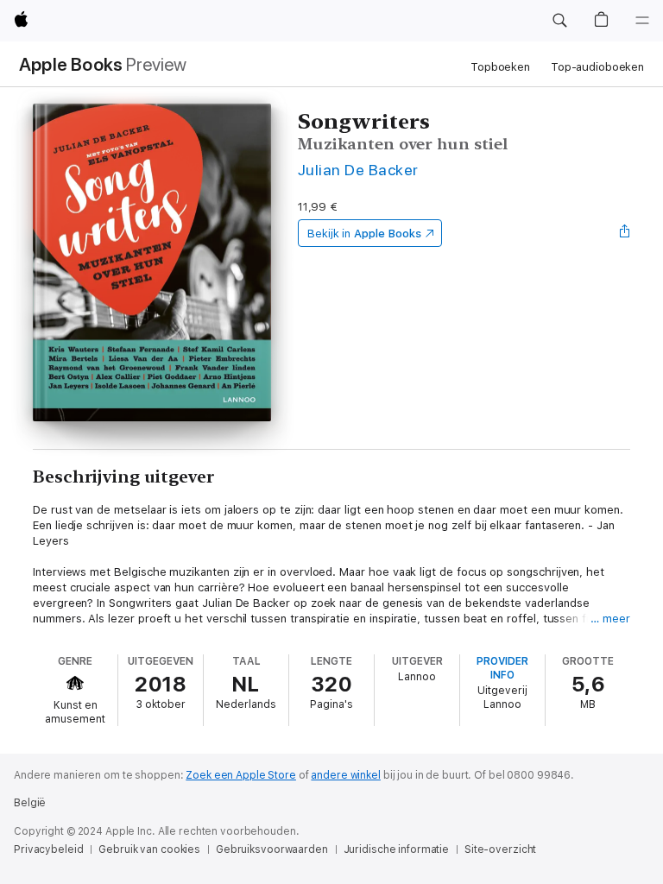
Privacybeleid (48, 849)
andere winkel (345, 775)
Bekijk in (364, 233)
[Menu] (642, 20)
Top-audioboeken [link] (597, 66)
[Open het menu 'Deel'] (625, 233)
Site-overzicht (500, 849)
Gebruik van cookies (149, 849)
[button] (559, 20)
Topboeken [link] (500, 66)
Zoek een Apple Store (241, 775)
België (30, 803)
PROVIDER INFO (502, 668)
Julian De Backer (358, 170)
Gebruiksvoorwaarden (272, 849)
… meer (610, 618)
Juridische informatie (396, 849)
